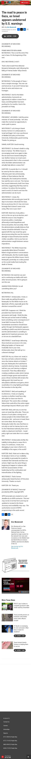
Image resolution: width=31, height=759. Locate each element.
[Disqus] (15, 688)
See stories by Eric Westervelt (17, 547)
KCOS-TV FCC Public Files (10, 748)
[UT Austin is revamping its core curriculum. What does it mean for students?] (7, 629)
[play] (3, 757)
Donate (25, 2)
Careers (5, 725)
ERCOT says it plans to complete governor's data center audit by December (21, 605)
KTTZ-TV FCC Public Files (10, 740)
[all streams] (28, 757)
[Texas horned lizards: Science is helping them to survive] (7, 645)
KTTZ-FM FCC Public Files (10, 737)
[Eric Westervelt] (5, 524)
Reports (5, 733)
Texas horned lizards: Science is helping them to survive (21, 644)
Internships (6, 729)
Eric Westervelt (11, 27)
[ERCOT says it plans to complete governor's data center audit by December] (7, 606)
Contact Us (6, 722)
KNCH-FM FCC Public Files (10, 744)
